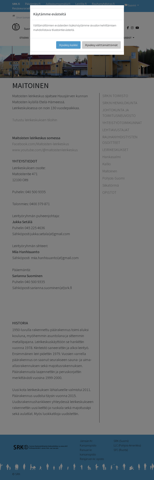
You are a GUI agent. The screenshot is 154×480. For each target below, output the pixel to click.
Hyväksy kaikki (68, 45)
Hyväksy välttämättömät (101, 45)
